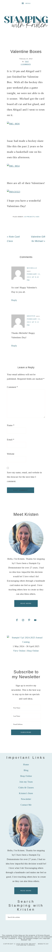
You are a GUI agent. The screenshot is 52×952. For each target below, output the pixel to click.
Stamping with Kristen (26, 22)
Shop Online (33, 651)
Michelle (32, 268)
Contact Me (26, 805)
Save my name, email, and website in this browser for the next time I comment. (24, 476)
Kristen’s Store (26, 793)
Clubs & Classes (26, 787)
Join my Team (26, 782)
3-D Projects (29, 216)
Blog (26, 770)
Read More (26, 603)
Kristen (31, 316)
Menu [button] (28, 3)
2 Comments (26, 64)
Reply (14, 300)
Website (10, 454)
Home (26, 764)
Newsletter (26, 799)
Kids (37, 216)
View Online (19, 651)
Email (10, 439)
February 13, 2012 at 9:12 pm (34, 322)
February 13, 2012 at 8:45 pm (34, 277)
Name (10, 425)
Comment (12, 387)
